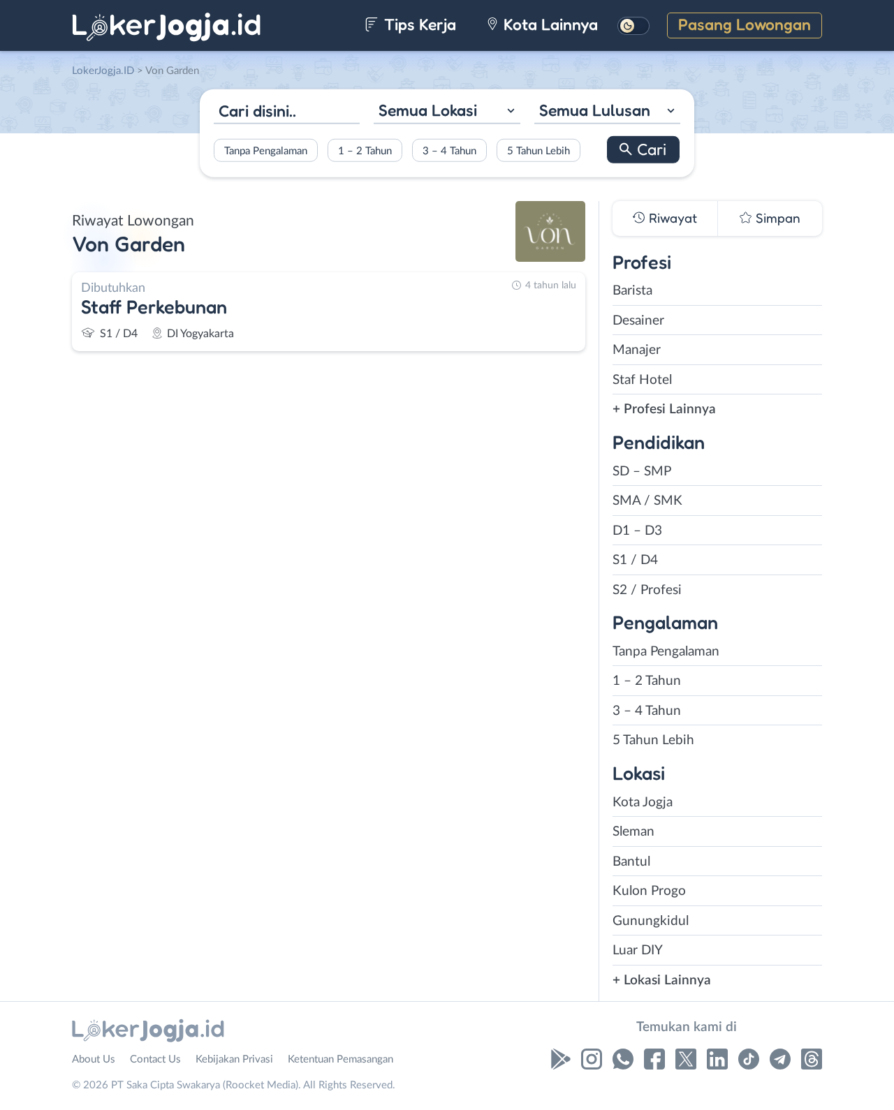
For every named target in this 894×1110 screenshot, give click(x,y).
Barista (632, 290)
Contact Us (155, 1059)
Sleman (633, 831)
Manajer (637, 350)
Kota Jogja (643, 802)
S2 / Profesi (647, 590)
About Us (93, 1059)
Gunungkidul (651, 921)
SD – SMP (642, 471)
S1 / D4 (635, 560)
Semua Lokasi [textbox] (428, 110)
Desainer (638, 320)
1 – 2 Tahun (365, 150)
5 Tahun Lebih (538, 150)
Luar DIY (638, 950)
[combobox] (447, 112)
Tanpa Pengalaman (265, 150)
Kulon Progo (649, 891)
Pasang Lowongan (744, 24)
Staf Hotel (642, 380)
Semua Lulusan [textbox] (594, 110)
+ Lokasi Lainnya (662, 980)
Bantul (631, 861)
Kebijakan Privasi (234, 1059)
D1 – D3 (637, 531)
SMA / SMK (647, 501)
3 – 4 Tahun (449, 150)
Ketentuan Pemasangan (340, 1059)
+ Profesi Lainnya (664, 409)
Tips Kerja (418, 24)
